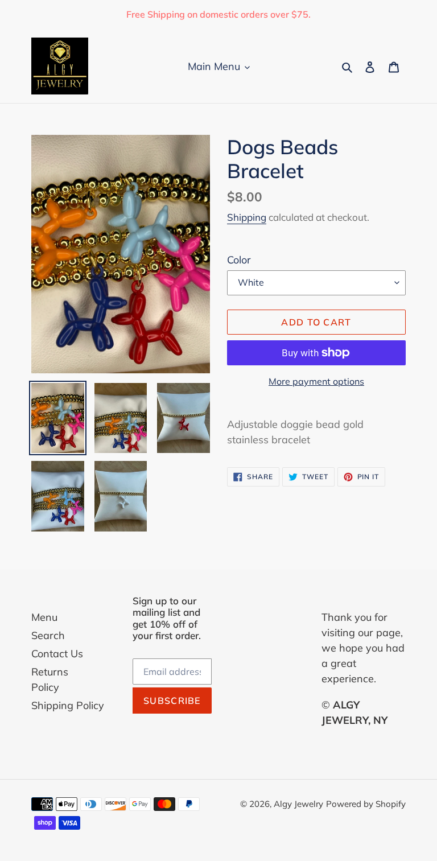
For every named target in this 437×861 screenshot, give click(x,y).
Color (239, 259)
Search (48, 635)
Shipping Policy (67, 705)
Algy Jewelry (298, 803)
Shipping (246, 217)
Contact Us (57, 653)
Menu (44, 617)
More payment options (316, 381)
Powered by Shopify (366, 803)
